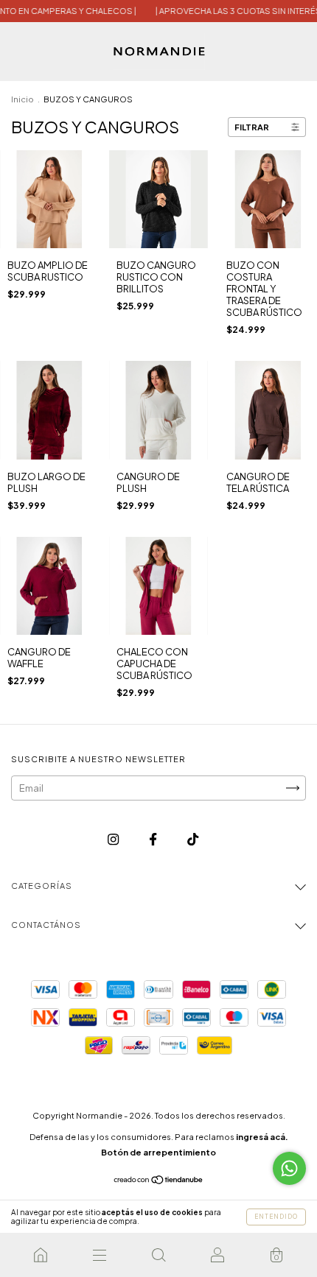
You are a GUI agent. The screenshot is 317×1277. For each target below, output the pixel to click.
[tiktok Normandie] (192, 839)
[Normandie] (40, 1255)
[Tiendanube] (159, 1181)
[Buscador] (158, 1255)
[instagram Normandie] (114, 839)
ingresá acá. (262, 1136)
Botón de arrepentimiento (158, 1152)
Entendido (276, 1216)
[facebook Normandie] (153, 839)
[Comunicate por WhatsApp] (289, 1168)
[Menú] (99, 1255)
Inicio (22, 99)
